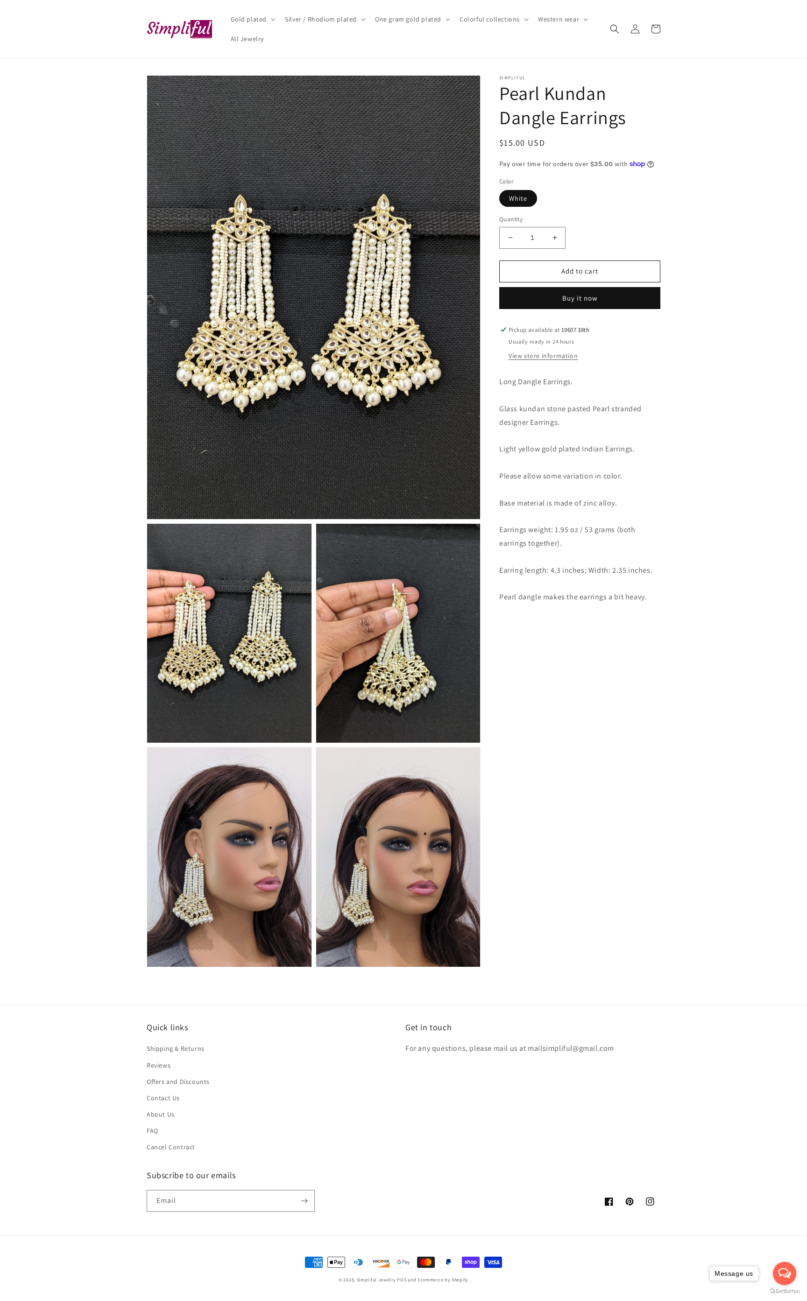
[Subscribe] (304, 1201)
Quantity (511, 219)
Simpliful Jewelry (376, 1280)
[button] (252, 19)
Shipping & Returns (176, 1048)
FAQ (152, 1130)
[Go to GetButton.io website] (785, 1291)
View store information (543, 356)
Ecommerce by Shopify (443, 1280)
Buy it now (580, 298)
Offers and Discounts (178, 1081)
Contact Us (163, 1098)
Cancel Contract (171, 1147)
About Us (161, 1114)
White (518, 198)
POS (401, 1280)
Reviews (158, 1065)
